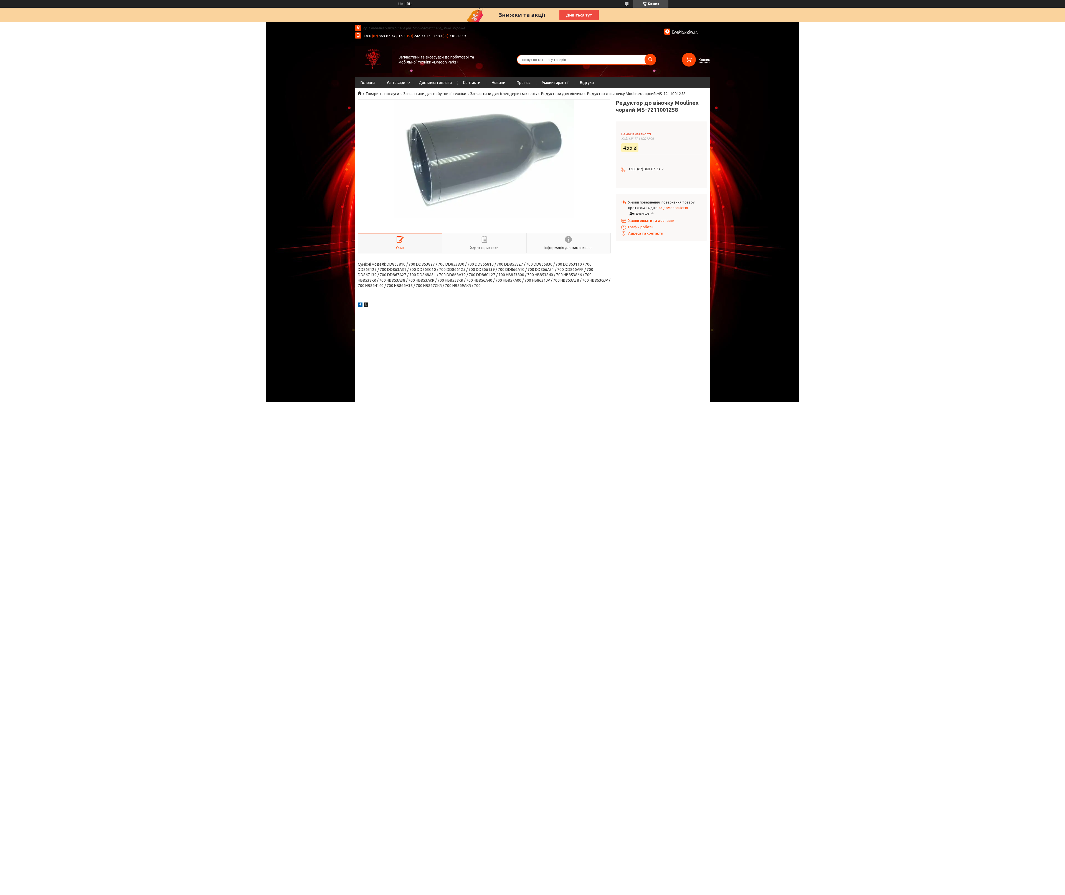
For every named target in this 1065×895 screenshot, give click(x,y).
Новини (498, 83)
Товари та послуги (382, 93)
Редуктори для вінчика (562, 93)
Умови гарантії (555, 83)
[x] (366, 305)
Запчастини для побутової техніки (434, 93)
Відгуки (587, 83)
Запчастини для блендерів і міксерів (503, 93)
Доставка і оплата (435, 83)
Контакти (471, 83)
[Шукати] (650, 59)
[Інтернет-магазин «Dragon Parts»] (373, 59)
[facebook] (360, 305)
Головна (368, 83)
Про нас (524, 83)
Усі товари (396, 83)
